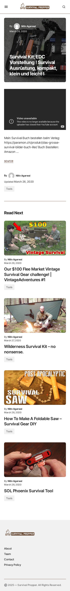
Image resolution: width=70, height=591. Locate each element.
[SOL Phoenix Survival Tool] (35, 459)
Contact (9, 559)
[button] (6, 7)
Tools (9, 188)
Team (7, 554)
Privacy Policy (12, 564)
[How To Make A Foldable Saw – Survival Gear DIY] (35, 387)
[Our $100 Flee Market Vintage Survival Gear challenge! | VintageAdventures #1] (35, 238)
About (8, 548)
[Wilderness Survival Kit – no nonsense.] (35, 315)
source (8, 161)
